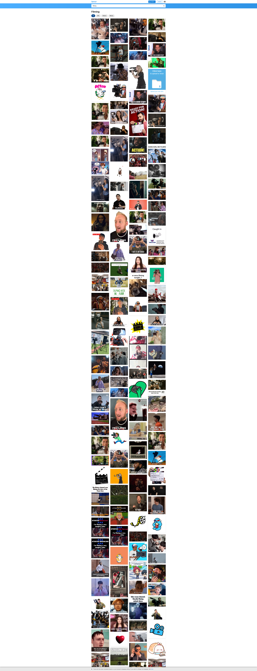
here (152, 669)
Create (152, 1)
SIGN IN (159, 1)
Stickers (104, 15)
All (93, 15)
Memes (111, 15)
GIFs (98, 15)
